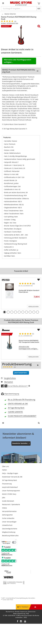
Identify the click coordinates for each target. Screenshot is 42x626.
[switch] (14, 542)
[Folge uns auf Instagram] (21, 621)
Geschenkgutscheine (9, 529)
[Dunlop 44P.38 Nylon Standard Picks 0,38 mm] (9, 291)
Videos (4, 508)
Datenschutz (31, 611)
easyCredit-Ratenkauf (10, 487)
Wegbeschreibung (8, 532)
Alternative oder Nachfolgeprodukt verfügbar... (17, 61)
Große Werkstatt (8, 501)
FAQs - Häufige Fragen (10, 473)
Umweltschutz (7, 525)
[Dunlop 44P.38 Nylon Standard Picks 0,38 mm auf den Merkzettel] (38, 280)
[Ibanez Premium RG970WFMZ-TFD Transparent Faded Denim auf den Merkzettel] (38, 330)
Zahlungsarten (7, 515)
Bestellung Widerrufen (10, 536)
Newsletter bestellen (20, 443)
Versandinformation (9, 511)
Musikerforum (10, 611)
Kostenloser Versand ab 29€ (12, 477)
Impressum (23, 611)
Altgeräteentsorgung (11, 394)
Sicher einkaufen (8, 518)
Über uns (5, 466)
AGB (27, 613)
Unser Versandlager (9, 522)
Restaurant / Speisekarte (11, 504)
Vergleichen (33, 306)
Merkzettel (8, 382)
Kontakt (17, 611)
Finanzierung (7, 484)
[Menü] (16, 540)
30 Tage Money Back (9, 480)
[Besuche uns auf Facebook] (17, 621)
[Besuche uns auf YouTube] (25, 621)
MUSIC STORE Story (9, 494)
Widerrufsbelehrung (19, 613)
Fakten (4, 470)
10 (37, 312)
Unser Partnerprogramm (11, 491)
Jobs (3, 497)
